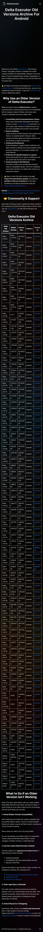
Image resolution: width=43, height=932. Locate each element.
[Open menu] (40, 4)
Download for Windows (14, 879)
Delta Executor (13, 4)
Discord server (12, 209)
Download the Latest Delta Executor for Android (22, 875)
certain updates (22, 124)
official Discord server (9, 915)
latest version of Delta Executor (14, 186)
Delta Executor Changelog (23, 913)
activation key (35, 90)
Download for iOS (12, 877)
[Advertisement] (21, 43)
